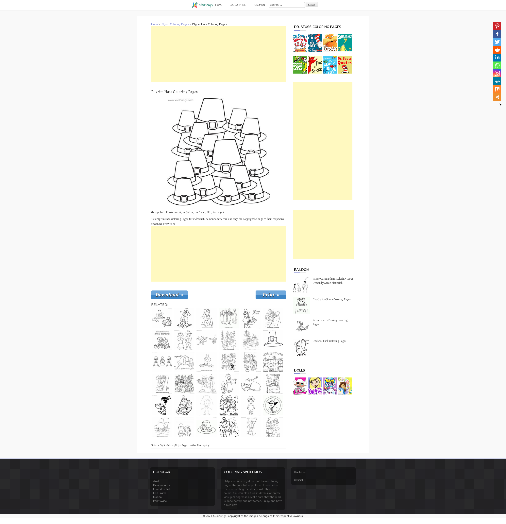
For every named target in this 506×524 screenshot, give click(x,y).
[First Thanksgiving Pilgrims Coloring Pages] (184, 383)
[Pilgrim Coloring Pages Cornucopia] (184, 405)
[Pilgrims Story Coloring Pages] (273, 318)
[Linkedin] (497, 57)
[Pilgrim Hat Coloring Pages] (206, 427)
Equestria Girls (162, 489)
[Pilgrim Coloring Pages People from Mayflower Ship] (251, 340)
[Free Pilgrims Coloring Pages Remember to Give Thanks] (162, 340)
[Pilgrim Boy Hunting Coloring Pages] (251, 427)
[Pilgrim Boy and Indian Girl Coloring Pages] (273, 427)
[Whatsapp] (497, 65)
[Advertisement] (218, 54)
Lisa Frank (159, 493)
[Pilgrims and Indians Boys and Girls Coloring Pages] (273, 362)
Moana (157, 497)
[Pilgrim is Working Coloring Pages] (162, 383)
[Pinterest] (497, 26)
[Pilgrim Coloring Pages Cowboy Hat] (251, 383)
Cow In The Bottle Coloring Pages (332, 299)
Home (155, 24)
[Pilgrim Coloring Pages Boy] (251, 405)
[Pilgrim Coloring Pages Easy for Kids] (206, 405)
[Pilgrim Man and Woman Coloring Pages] (229, 405)
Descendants (161, 485)
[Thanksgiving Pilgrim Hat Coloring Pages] (273, 340)
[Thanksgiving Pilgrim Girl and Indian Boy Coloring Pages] (273, 383)
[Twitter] (497, 42)
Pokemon (259, 5)
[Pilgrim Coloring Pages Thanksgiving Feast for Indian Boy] (251, 362)
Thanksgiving (203, 445)
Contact (298, 480)
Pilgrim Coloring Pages (175, 24)
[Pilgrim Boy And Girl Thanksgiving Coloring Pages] (229, 427)
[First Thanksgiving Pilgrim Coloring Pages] (184, 318)
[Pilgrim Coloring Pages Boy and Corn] (229, 340)
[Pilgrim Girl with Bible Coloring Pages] (206, 318)
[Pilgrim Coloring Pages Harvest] (206, 383)
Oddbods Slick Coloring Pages (329, 341)
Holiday (192, 445)
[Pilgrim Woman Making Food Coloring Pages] (206, 362)
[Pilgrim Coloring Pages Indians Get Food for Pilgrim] (229, 318)
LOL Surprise (238, 5)
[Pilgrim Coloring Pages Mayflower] (184, 362)
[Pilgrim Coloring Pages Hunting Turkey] (162, 318)
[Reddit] (497, 50)
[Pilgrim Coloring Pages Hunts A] (206, 340)
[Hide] (500, 104)
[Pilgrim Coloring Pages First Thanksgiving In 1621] (229, 362)
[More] (497, 97)
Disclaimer (300, 472)
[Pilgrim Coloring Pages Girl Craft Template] (162, 362)
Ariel (156, 481)
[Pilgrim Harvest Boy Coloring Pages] (251, 318)
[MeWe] (497, 81)
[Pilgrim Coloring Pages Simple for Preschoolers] (184, 340)
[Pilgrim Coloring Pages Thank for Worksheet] (184, 427)
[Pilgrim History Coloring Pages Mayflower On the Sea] (162, 427)
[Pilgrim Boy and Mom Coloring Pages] (229, 383)
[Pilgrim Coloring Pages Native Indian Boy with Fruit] (162, 405)
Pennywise (160, 501)
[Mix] (497, 89)
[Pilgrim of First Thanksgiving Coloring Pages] (273, 405)
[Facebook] (497, 34)
